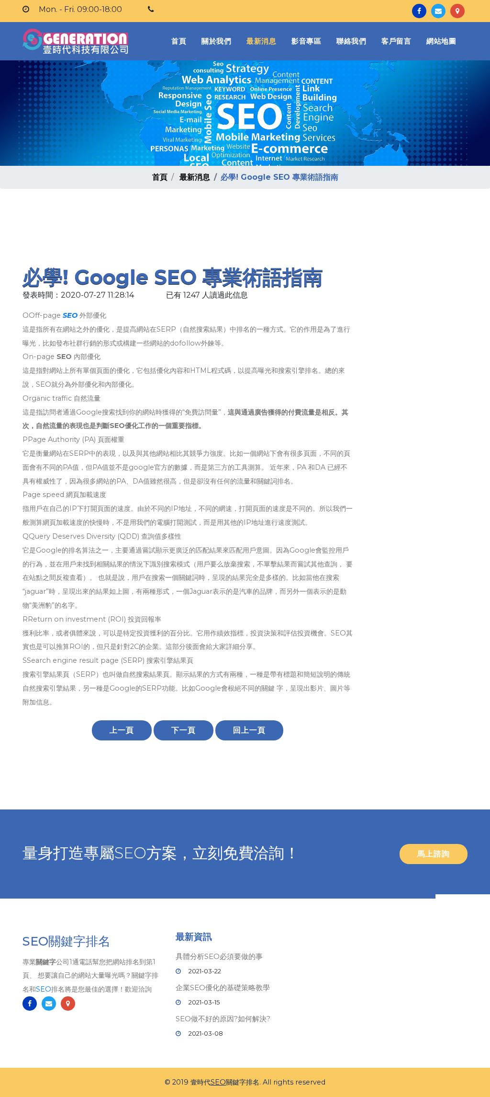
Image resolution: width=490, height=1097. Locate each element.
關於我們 (216, 41)
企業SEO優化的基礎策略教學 (223, 987)
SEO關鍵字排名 (66, 941)
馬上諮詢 (433, 853)
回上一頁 (249, 730)
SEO (70, 315)
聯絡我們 (351, 41)
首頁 (180, 41)
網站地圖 (441, 41)
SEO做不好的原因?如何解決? (223, 1018)
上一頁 (122, 730)
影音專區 (306, 41)
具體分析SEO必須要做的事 (219, 956)
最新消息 (261, 41)
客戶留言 (396, 41)
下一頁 (183, 730)
